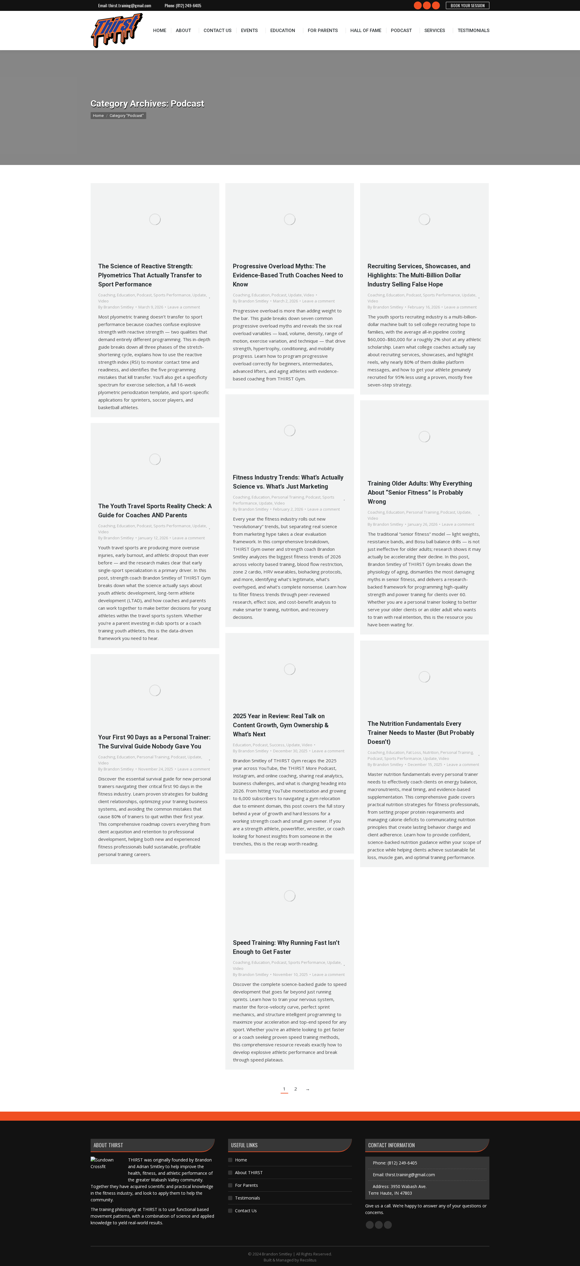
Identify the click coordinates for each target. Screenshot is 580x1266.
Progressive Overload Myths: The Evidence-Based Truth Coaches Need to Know (288, 275)
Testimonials (247, 1198)
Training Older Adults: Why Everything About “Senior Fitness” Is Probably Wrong (420, 492)
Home (241, 1160)
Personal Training (288, 497)
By (116, 307)
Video (103, 301)
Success (277, 745)
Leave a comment (184, 307)
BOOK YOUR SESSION (468, 5)
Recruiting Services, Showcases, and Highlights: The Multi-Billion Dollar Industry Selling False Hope (419, 275)
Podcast (144, 295)
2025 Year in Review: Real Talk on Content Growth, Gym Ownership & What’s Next (281, 725)
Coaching (106, 295)
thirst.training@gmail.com (129, 5)
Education (126, 295)
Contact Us (246, 1210)
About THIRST (249, 1172)
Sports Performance (172, 295)
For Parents (246, 1185)
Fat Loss (413, 752)
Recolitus (308, 1260)
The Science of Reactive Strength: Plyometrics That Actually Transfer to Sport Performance (150, 275)
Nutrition (431, 752)
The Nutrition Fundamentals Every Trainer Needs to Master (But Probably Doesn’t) (421, 732)
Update (199, 295)
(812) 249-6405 (188, 5)
